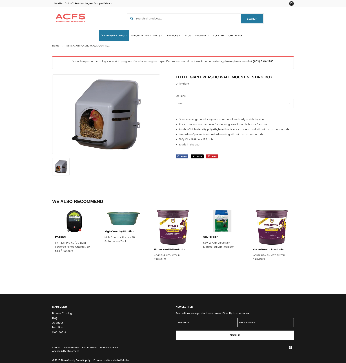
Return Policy (89, 347)
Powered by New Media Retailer (111, 360)
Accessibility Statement (65, 351)
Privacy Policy (71, 347)
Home (55, 45)
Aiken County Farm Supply (75, 360)
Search (255, 18)
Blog (188, 35)
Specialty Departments (146, 35)
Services (173, 35)
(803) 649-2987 (263, 61)
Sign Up (235, 335)
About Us (201, 35)
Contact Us (236, 35)
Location (218, 35)
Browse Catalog (114, 35)
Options (181, 96)
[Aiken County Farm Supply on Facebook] (290, 348)
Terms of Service (109, 347)
